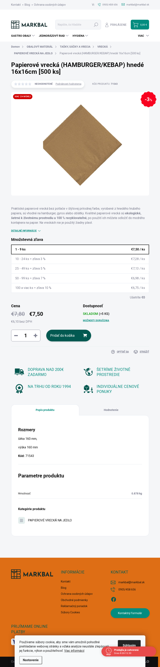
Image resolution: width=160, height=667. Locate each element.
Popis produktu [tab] (45, 409)
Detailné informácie (24, 230)
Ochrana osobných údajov (50, 4)
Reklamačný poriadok (74, 606)
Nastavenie (31, 660)
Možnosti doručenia (96, 320)
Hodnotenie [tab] (111, 409)
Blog (27, 4)
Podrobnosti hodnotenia (68, 84)
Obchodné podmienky (74, 600)
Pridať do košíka (62, 335)
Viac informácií (74, 651)
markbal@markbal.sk (131, 582)
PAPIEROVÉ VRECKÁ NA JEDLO (50, 520)
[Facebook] (113, 599)
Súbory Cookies (70, 612)
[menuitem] (23, 36)
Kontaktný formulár (130, 613)
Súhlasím (129, 645)
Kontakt (16, 4)
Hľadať (96, 24)
